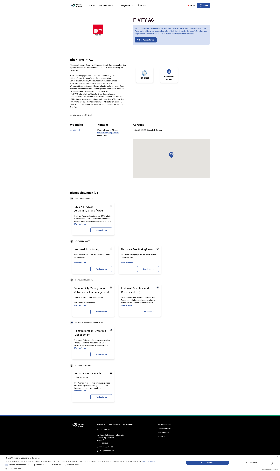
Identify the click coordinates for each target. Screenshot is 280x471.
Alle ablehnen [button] (251, 463)
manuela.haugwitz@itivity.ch (108, 133)
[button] (171, 155)
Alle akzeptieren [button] (207, 463)
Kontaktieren (101, 230)
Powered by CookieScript (270, 470)
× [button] (277, 457)
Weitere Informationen (148, 461)
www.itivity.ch (75, 130)
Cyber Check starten (145, 40)
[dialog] (140, 463)
